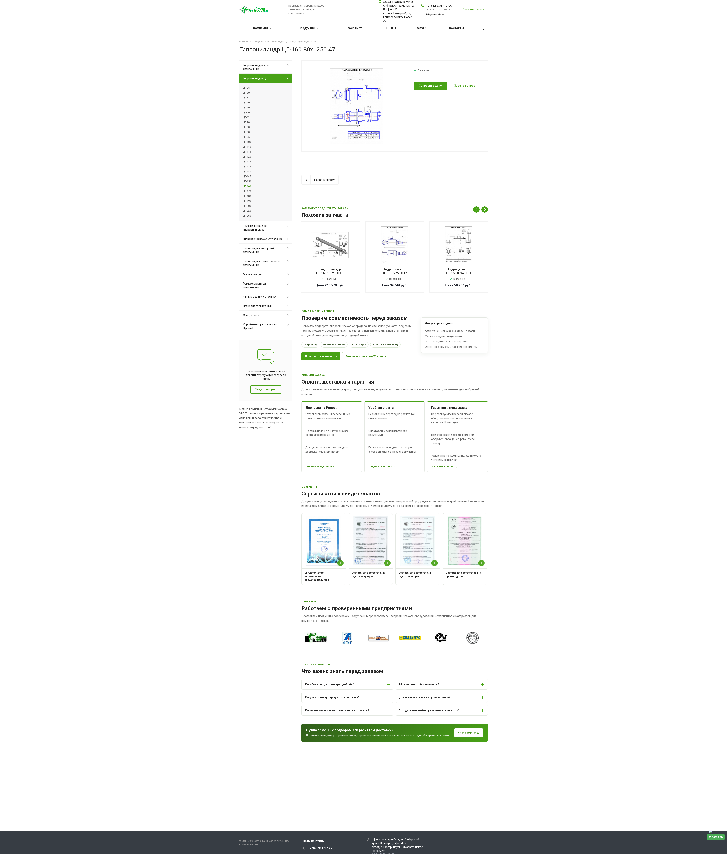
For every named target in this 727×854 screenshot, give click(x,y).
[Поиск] (482, 28)
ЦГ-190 (247, 201)
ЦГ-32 (246, 97)
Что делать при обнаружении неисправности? (429, 710)
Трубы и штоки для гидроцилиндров (255, 227)
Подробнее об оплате (381, 466)
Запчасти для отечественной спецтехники (261, 263)
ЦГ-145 (247, 176)
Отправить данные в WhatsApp (366, 356)
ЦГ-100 (247, 141)
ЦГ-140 (247, 171)
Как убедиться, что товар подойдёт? (329, 684)
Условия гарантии (442, 466)
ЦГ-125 (247, 161)
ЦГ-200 (247, 205)
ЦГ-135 (247, 166)
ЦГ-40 (246, 102)
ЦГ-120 (247, 156)
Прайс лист (353, 28)
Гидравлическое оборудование (262, 238)
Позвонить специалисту (321, 356)
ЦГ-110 (247, 146)
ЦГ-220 (247, 210)
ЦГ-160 (247, 186)
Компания (260, 28)
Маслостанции (252, 274)
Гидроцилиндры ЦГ (255, 78)
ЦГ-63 (246, 117)
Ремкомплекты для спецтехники (255, 285)
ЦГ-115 (247, 151)
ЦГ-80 (246, 127)
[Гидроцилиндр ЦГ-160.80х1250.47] (356, 106)
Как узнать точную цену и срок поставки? (332, 697)
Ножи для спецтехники (257, 305)
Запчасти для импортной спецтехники (258, 250)
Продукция (307, 28)
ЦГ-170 (247, 191)
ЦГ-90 (246, 132)
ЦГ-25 (246, 87)
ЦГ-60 (246, 112)
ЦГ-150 (247, 181)
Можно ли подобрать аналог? (419, 684)
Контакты (456, 28)
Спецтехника (251, 315)
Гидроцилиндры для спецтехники (256, 67)
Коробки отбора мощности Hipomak (260, 326)
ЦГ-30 (246, 92)
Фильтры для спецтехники (259, 296)
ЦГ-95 (246, 137)
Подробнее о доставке (319, 466)
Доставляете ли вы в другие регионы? (424, 697)
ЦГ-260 (247, 215)
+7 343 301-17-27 (439, 6)
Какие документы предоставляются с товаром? (337, 710)
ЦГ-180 (247, 196)
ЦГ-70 (246, 122)
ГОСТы (391, 28)
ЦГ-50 (246, 107)
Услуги (421, 28)
